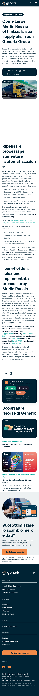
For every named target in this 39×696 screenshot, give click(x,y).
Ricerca (30, 3)
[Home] (3, 558)
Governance (7, 608)
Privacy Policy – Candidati (21, 676)
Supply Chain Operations (11, 586)
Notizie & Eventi (8, 614)
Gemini (10, 392)
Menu (35, 3)
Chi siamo (6, 604)
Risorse (11, 558)
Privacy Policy (6, 676)
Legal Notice (6, 678)
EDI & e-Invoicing (8, 589)
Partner (5, 638)
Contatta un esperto (19, 653)
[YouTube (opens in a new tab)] (9, 667)
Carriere (5, 611)
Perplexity (24, 388)
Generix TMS (16, 343)
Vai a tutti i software (10, 592)
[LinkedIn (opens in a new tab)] (11, 373)
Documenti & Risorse (10, 641)
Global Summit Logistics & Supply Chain (17, 481)
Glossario (6, 645)
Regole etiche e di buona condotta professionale (18, 680)
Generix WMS (17, 341)
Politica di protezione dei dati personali (15, 674)
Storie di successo (9, 626)
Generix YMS (14, 339)
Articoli (20, 558)
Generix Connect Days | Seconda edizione (17, 445)
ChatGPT (11, 388)
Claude (21, 392)
